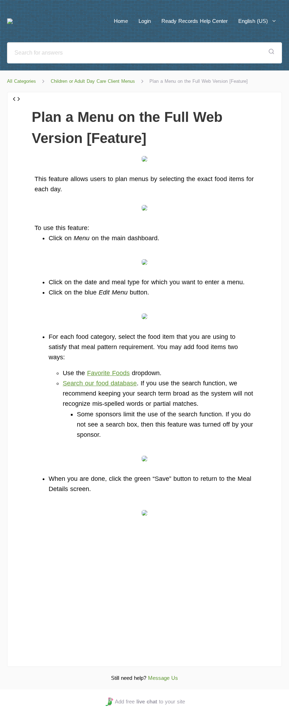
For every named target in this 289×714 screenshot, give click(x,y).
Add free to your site (150, 701)
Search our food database (100, 383)
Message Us (163, 678)
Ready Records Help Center (194, 21)
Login (145, 21)
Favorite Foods (108, 373)
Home (121, 21)
